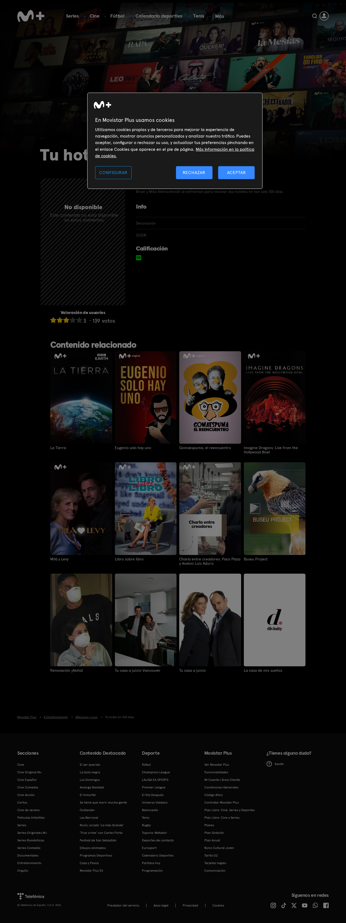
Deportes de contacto (158, 840)
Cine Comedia (27, 787)
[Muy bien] (79, 320)
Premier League (153, 787)
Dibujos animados (93, 848)
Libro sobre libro (129, 559)
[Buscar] (314, 16)
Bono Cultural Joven (219, 848)
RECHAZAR (194, 172)
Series (72, 16)
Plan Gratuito (214, 833)
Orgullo (22, 870)
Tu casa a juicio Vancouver (138, 670)
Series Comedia (28, 848)
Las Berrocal (89, 818)
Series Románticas (30, 840)
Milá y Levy (59, 559)
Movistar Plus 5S (91, 870)
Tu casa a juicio (192, 670)
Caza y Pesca (89, 863)
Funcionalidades (216, 772)
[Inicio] (30, 16)
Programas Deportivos (96, 855)
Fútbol (117, 16)
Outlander (87, 810)
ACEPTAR (236, 172)
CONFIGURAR (113, 172)
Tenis (198, 16)
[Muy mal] (53, 320)
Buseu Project (256, 559)
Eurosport (149, 848)
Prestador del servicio (123, 905)
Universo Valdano (155, 802)
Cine (94, 16)
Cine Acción (26, 795)
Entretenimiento (29, 863)
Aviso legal (161, 905)
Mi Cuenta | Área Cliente (222, 780)
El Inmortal (88, 795)
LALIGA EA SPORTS (155, 780)
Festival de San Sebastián (98, 840)
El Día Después (153, 795)
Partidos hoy (151, 863)
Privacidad (190, 905)
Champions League (156, 772)
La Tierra (58, 448)
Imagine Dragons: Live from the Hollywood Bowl (271, 450)
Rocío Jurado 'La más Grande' (102, 825)
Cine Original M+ (29, 772)
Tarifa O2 (211, 855)
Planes (209, 825)
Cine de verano (28, 810)
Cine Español (26, 780)
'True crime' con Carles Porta (101, 833)
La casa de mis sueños (263, 670)
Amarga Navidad (92, 787)
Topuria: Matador (154, 833)
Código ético (213, 795)
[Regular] (66, 320)
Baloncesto (150, 810)
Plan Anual (212, 840)
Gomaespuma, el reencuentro (205, 448)
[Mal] (60, 320)
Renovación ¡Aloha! (66, 670)
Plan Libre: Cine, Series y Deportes (229, 810)
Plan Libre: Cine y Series (221, 818)
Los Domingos (90, 780)
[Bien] (73, 320)
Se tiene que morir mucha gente (103, 802)
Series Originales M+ (32, 833)
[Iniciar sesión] (324, 16)
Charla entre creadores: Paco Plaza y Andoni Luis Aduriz (209, 561)
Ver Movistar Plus (216, 765)
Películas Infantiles (31, 818)
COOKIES (218, 905)
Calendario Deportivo (158, 855)
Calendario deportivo (158, 16)
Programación (152, 870)
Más (219, 16)
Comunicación (214, 870)
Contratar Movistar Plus (221, 802)
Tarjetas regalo (215, 863)
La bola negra (90, 772)
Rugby (146, 825)
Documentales (27, 855)
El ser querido (90, 765)
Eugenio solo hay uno (133, 448)
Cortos (22, 802)
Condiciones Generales (221, 787)
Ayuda (279, 764)
